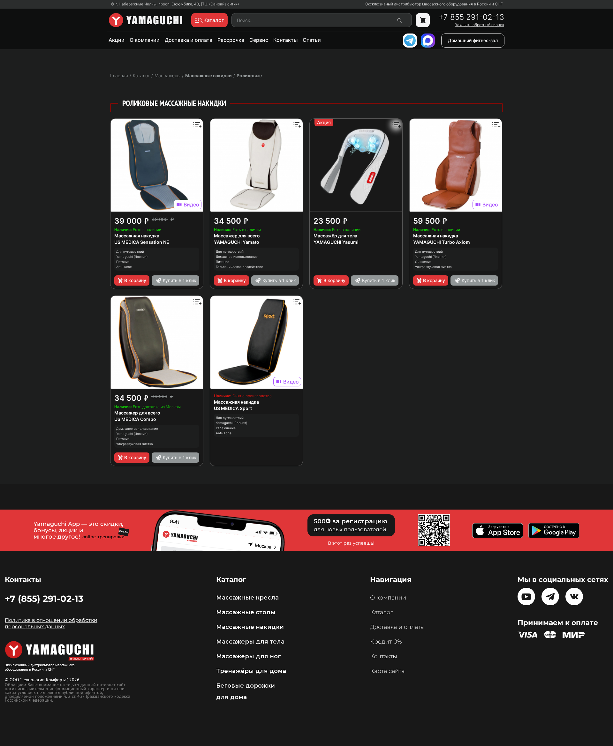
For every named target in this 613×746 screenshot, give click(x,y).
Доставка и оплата (188, 40)
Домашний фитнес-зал (473, 40)
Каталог (381, 612)
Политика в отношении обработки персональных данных (51, 623)
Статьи (312, 40)
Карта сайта (387, 671)
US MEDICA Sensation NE (141, 242)
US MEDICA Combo (135, 419)
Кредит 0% (386, 641)
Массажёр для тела (335, 235)
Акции (117, 40)
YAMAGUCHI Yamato (236, 242)
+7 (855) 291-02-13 (44, 598)
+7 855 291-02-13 (471, 17)
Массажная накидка (136, 235)
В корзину (135, 280)
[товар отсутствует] (423, 20)
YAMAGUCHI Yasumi (336, 242)
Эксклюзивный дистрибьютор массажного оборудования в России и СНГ (434, 4)
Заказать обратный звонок (479, 25)
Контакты (285, 40)
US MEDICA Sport (233, 408)
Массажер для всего (237, 235)
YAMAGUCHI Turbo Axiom (441, 242)
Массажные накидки (208, 75)
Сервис (258, 40)
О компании (145, 40)
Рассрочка (230, 40)
